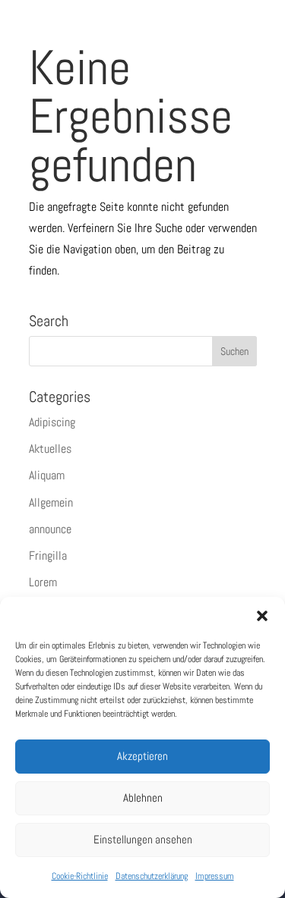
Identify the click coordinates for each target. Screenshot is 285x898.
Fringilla (48, 556)
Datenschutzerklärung (152, 876)
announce (50, 529)
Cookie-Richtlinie (80, 876)
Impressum (214, 876)
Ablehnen (143, 797)
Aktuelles (50, 449)
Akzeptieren (142, 756)
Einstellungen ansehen (142, 839)
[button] (262, 615)
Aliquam (47, 475)
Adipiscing (52, 422)
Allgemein (51, 502)
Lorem (43, 582)
